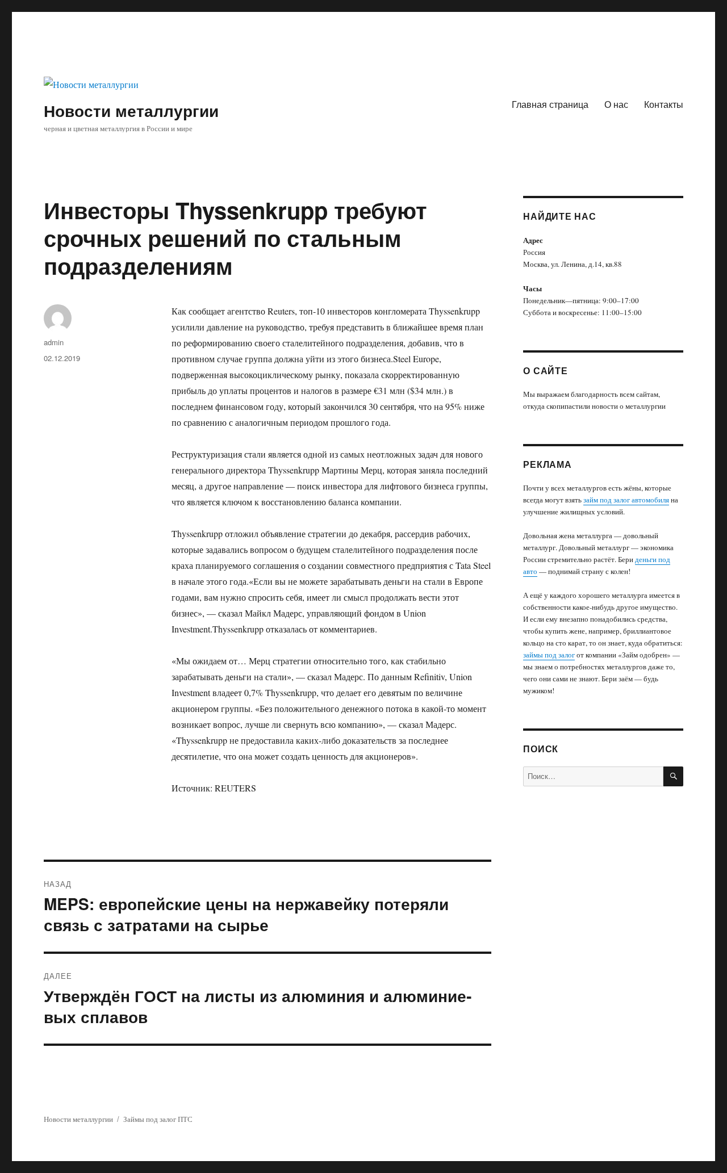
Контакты (663, 104)
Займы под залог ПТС (158, 1119)
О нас (616, 104)
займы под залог (549, 655)
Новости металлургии (131, 110)
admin (54, 342)
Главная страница (550, 104)
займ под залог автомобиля (626, 500)
